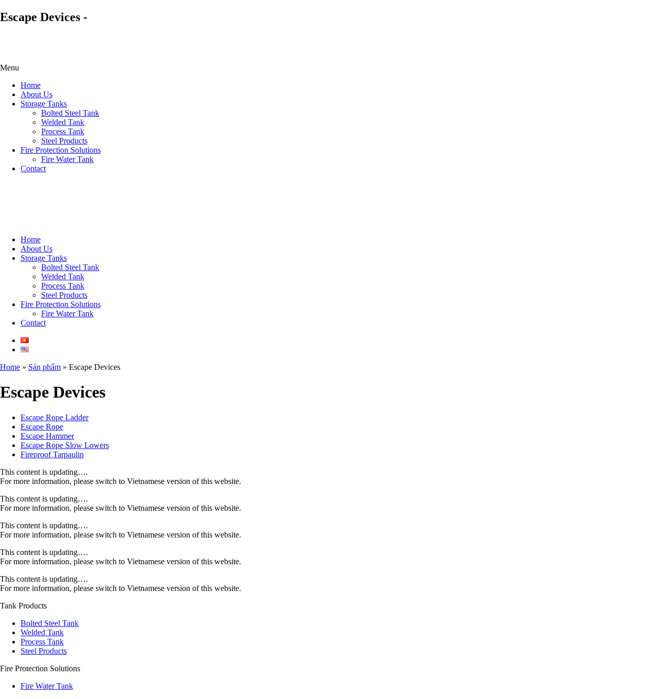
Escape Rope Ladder (54, 417)
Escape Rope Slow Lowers (65, 445)
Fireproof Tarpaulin (52, 454)
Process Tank (62, 131)
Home (31, 85)
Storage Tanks (44, 103)
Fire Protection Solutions (61, 150)
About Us (36, 94)
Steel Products (64, 140)
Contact (33, 168)
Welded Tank (62, 122)
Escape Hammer (47, 436)
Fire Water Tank (67, 159)
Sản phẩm (44, 367)
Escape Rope (42, 426)
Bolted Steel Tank (70, 113)
